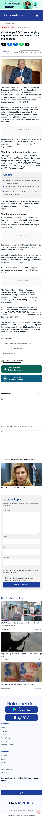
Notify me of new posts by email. (15, 580)
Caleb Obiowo (38, 688)
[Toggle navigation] (37, 15)
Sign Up (21, 792)
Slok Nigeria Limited (9, 353)
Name (5, 537)
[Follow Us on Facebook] (19, 803)
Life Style (4, 773)
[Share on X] (3, 44)
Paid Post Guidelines (7, 745)
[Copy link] (27, 44)
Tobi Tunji (39, 660)
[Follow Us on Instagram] (28, 803)
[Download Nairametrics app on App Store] (21, 717)
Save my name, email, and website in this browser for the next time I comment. (21, 571)
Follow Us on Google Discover (31, 52)
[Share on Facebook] (9, 44)
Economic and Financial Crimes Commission (17, 344)
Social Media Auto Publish (14, 815)
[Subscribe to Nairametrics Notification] (38, 812)
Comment (7, 510)
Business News (10, 23)
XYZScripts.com (31, 815)
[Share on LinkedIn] (15, 44)
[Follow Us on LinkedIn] (23, 803)
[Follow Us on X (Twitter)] (32, 803)
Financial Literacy (6, 769)
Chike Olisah (6, 51)
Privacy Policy (5, 738)
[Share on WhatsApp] (21, 44)
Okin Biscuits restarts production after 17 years (17, 684)
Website (6, 557)
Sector (3, 766)
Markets (3, 762)
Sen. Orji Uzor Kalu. (19, 348)
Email (5, 547)
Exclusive (4, 756)
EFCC (6, 348)
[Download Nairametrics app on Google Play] (21, 709)
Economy (4, 759)
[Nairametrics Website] (13, 15)
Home (2, 23)
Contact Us (4, 734)
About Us (4, 731)
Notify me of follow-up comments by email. (19, 578)
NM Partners (5, 741)
